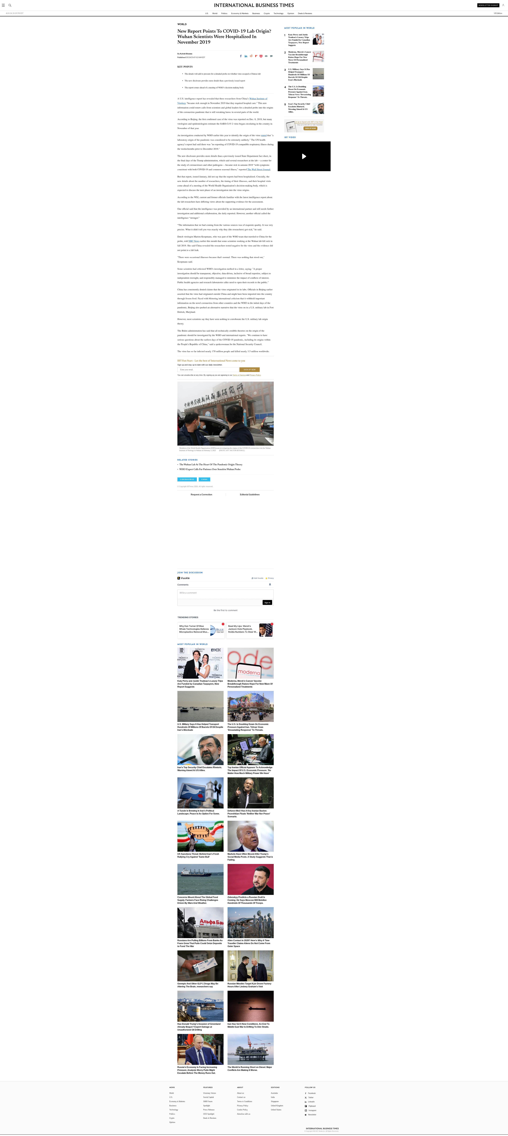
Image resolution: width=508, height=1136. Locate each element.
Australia (274, 1093)
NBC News (194, 241)
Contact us (241, 1097)
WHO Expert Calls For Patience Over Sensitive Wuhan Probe (210, 469)
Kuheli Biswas (186, 53)
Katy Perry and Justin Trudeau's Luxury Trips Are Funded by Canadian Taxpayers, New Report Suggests (200, 684)
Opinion (290, 13)
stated (264, 135)
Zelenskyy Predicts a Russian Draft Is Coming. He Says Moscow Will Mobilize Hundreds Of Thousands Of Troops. (247, 900)
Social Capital (208, 1097)
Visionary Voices (209, 1093)
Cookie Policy (242, 1110)
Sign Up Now (310, 128)
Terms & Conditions (244, 1101)
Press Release (208, 1110)
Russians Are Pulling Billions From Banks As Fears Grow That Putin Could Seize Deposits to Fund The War (200, 943)
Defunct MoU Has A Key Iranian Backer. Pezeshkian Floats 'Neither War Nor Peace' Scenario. (249, 814)
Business (256, 13)
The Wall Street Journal (258, 169)
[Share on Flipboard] (256, 56)
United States (276, 1110)
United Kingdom (277, 1106)
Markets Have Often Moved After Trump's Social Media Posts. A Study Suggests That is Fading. (250, 857)
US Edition (498, 13)
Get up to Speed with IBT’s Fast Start (308, 122)
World (214, 13)
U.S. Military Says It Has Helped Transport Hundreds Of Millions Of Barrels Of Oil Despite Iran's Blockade (200, 727)
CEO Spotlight (208, 1114)
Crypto (267, 13)
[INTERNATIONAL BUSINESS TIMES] (254, 5)
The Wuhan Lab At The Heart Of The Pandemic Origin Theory (210, 465)
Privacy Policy (255, 375)
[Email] (266, 56)
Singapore (275, 1101)
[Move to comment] (271, 56)
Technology (279, 13)
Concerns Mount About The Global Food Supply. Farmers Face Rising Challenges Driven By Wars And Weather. (197, 900)
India (273, 1097)
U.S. (206, 13)
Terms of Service (239, 375)
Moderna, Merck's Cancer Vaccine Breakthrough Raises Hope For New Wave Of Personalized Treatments (250, 684)
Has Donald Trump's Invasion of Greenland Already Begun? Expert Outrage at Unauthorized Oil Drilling (199, 1027)
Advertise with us (243, 1114)
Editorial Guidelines (250, 494)
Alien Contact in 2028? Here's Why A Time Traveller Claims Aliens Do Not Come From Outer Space (249, 943)
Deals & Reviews (305, 13)
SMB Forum (207, 1101)
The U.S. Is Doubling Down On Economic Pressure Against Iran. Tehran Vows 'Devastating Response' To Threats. (248, 727)
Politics (224, 13)
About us (240, 1093)
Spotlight (206, 1106)
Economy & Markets (239, 13)
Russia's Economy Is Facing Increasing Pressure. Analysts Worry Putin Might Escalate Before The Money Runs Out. (197, 1070)
